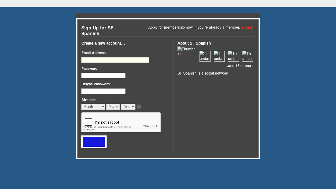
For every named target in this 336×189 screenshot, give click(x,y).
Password (89, 68)
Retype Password (95, 83)
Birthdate (88, 99)
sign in (247, 27)
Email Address (93, 52)
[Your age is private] (139, 106)
